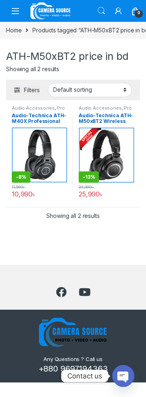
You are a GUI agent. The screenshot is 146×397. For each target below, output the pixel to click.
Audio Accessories (33, 108)
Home (13, 30)
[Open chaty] (123, 376)
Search (101, 10)
